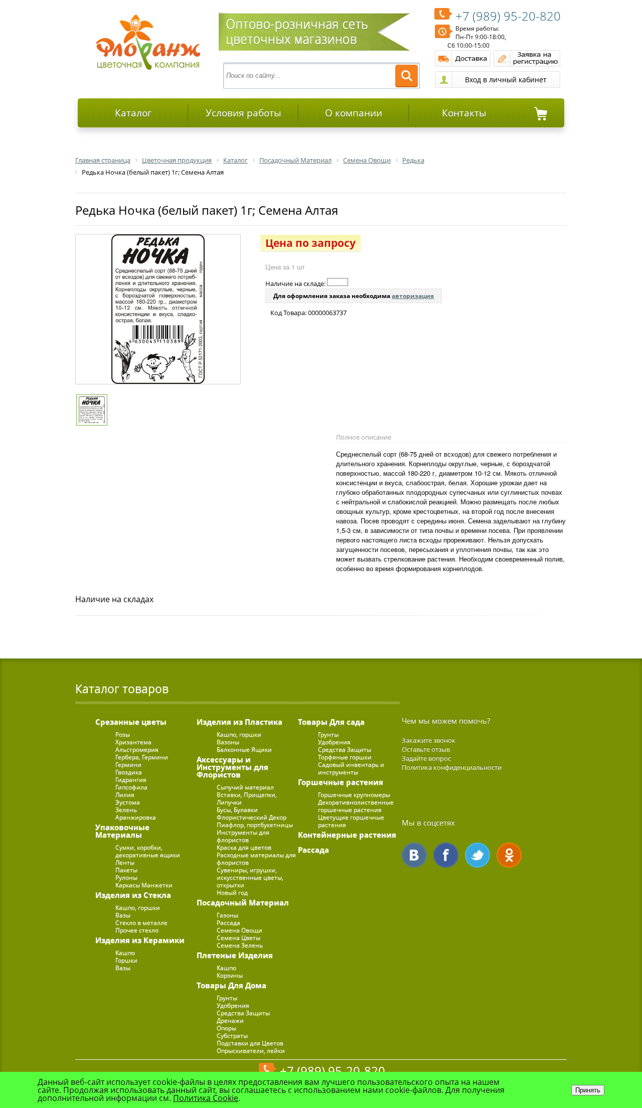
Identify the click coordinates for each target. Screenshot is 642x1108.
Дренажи (230, 1020)
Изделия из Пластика (239, 722)
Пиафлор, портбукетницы (255, 824)
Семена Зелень (240, 945)
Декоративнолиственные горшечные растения (356, 805)
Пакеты (126, 870)
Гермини (128, 764)
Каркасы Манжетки (144, 885)
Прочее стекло (136, 930)
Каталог (133, 112)
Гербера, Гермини (141, 757)
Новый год (232, 892)
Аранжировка (135, 817)
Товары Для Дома (231, 985)
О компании (353, 112)
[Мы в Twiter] (477, 855)
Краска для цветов (244, 847)
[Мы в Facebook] (445, 855)
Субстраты (232, 1035)
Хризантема (133, 742)
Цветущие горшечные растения (351, 820)
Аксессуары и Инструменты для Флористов (232, 766)
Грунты (227, 998)
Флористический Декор (251, 817)
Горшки (126, 960)
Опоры (226, 1028)
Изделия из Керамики (140, 940)
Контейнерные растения (347, 834)
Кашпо (125, 952)
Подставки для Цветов (250, 1043)
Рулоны (126, 877)
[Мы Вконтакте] (414, 855)
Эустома (127, 802)
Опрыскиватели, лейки (251, 1050)
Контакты (464, 112)
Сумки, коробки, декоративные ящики (147, 851)
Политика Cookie (205, 1097)
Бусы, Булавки (237, 809)
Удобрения (233, 1005)
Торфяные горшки (345, 757)
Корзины (230, 975)
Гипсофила (131, 787)
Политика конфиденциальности (452, 767)
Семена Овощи (239, 930)
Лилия (124, 794)
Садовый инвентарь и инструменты (351, 768)
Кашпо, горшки (137, 907)
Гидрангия (130, 779)
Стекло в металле (141, 922)
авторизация (413, 296)
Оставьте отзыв (426, 749)
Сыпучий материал (245, 787)
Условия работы (243, 112)
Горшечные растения (340, 782)
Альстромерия (136, 749)
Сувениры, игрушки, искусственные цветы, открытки (250, 877)
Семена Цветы (238, 937)
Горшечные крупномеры (354, 794)
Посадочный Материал (243, 902)
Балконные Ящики (244, 749)
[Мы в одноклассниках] (509, 855)
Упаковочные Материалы (122, 831)
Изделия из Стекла (133, 895)
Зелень (126, 809)
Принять (587, 1090)
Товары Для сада (331, 722)
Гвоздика (128, 772)
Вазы (122, 915)
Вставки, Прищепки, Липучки (247, 798)
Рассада (228, 922)
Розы (122, 734)
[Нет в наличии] (337, 282)
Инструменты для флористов (243, 836)
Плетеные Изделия (235, 955)
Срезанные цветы (131, 722)
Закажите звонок (428, 740)
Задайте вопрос (426, 758)
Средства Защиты (243, 1013)
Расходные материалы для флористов (256, 858)
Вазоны (228, 742)
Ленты (124, 862)
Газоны (227, 915)
